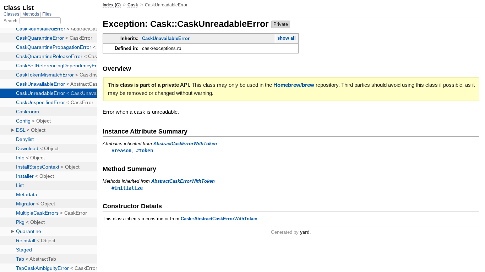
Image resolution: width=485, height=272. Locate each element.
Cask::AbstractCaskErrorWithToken (219, 218)
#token (144, 150)
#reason (121, 150)
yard (305, 232)
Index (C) (112, 4)
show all (286, 38)
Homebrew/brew (293, 85)
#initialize (127, 188)
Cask (132, 4)
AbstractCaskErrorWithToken (185, 143)
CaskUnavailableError (166, 38)
